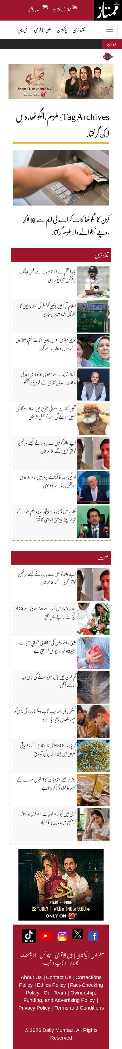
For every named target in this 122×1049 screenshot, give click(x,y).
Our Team (56, 993)
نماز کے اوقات (61, 8)
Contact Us (59, 977)
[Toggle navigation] (110, 30)
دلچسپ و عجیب (54, 962)
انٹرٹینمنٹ (28, 955)
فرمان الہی (34, 8)
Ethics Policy (52, 985)
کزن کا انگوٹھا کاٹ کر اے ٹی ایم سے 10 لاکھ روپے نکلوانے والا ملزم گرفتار (66, 226)
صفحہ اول (97, 955)
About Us (32, 977)
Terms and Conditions (79, 1008)
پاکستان (81, 955)
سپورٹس (45, 955)
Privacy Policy (35, 1008)
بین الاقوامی (63, 955)
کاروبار (74, 962)
